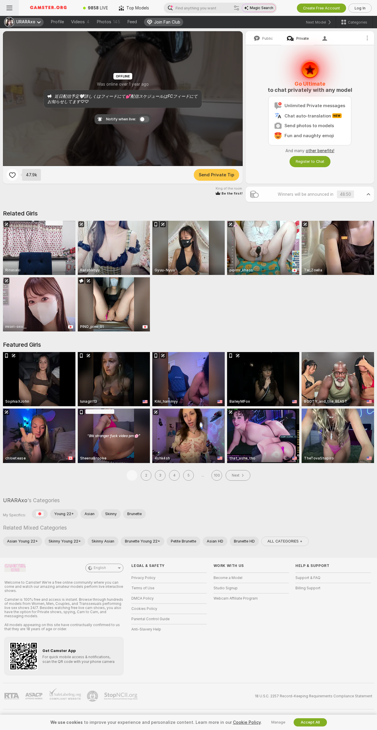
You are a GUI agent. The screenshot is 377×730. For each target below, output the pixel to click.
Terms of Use (142, 588)
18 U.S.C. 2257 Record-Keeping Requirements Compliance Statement (313, 696)
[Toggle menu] (9, 8)
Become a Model (228, 578)
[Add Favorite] (12, 175)
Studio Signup (226, 588)
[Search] (236, 8)
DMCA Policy (142, 598)
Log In (360, 8)
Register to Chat (310, 161)
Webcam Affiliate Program (236, 598)
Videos (80, 21)
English (100, 568)
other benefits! (320, 150)
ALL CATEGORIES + (284, 541)
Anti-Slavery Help (146, 629)
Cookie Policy (247, 722)
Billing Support (307, 588)
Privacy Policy (143, 578)
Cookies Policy (144, 609)
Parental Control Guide (150, 619)
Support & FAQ (307, 578)
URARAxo (15, 500)
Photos (108, 21)
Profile (57, 21)
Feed (132, 21)
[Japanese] (40, 514)
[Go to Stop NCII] (121, 696)
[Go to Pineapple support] (93, 696)
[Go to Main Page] (48, 8)
